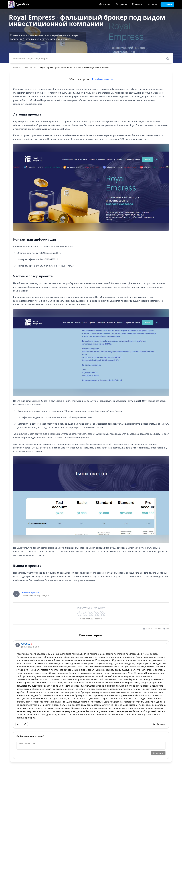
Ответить (161, 724)
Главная (17, 67)
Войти (169, 4)
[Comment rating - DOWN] (25, 724)
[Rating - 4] (97, 613)
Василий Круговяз (31, 592)
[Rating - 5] (102, 613)
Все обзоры (30, 67)
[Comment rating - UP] (18, 724)
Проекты (123, 4)
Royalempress (101, 79)
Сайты (154, 4)
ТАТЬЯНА (25, 644)
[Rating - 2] (85, 613)
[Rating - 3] (91, 613)
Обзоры (138, 4)
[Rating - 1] (79, 613)
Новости (106, 4)
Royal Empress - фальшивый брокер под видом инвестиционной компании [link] (74, 67)
